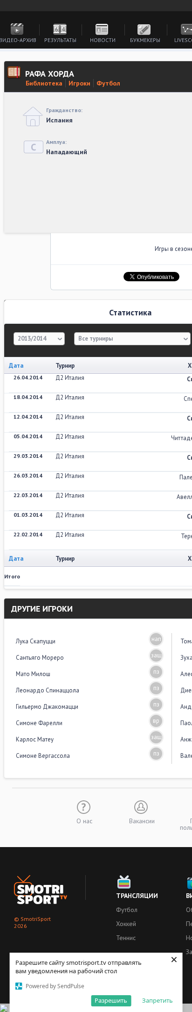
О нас (84, 820)
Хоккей (126, 923)
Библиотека (44, 83)
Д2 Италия (69, 378)
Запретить (157, 1000)
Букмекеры (145, 39)
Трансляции (137, 895)
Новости (103, 39)
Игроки (79, 83)
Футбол (108, 83)
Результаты (60, 39)
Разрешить (111, 1000)
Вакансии (142, 820)
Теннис (126, 938)
